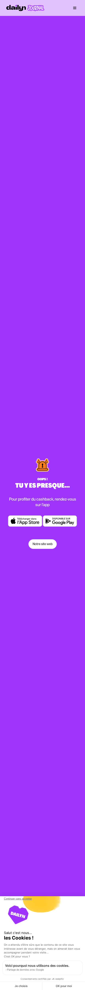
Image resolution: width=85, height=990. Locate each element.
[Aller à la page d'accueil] (25, 8)
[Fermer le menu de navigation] (75, 8)
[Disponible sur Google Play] (59, 521)
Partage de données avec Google (25, 969)
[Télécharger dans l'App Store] (25, 521)
